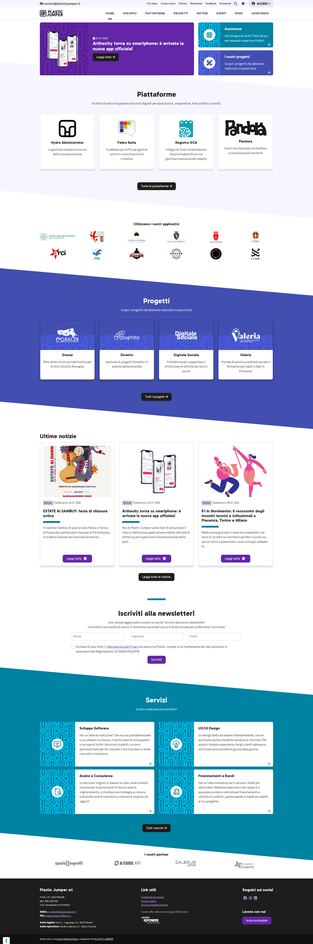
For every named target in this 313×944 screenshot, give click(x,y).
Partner (183, 3)
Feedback (210, 3)
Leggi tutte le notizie (156, 577)
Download (225, 3)
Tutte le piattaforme (155, 186)
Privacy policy (148, 901)
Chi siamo (152, 3)
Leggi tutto (104, 57)
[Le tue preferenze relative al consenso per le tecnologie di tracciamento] (6, 940)
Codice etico (168, 3)
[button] (261, 3)
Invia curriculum (257, 920)
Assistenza (260, 13)
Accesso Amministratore (154, 905)
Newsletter (196, 3)
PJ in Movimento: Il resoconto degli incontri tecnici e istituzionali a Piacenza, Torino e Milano (233, 516)
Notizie (202, 13)
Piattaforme (155, 13)
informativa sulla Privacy (123, 647)
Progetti (181, 13)
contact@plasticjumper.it (62, 912)
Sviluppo (130, 13)
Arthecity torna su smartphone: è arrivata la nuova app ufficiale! (151, 513)
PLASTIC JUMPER (104, 939)
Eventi (221, 13)
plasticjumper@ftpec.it (58, 916)
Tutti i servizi (155, 828)
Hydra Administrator (67, 939)
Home (110, 13)
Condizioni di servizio (152, 897)
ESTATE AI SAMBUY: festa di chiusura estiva (75, 513)
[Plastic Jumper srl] (51, 13)
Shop (239, 13)
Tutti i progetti (155, 396)
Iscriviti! (156, 659)
